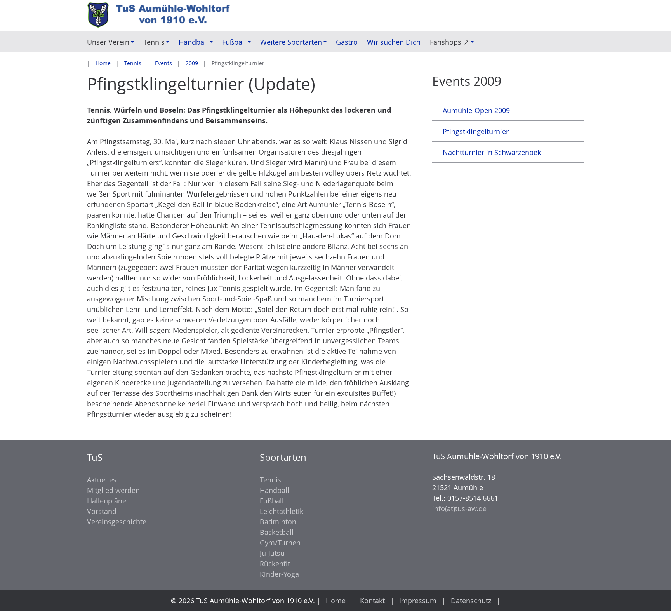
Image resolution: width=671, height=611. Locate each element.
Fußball (272, 500)
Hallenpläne (106, 500)
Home (103, 63)
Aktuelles (101, 479)
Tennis (132, 63)
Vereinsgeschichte (116, 521)
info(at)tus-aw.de (459, 508)
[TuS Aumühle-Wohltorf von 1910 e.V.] (163, 15)
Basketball (277, 532)
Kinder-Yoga (279, 574)
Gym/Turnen (280, 542)
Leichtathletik (281, 511)
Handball (274, 490)
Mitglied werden (113, 490)
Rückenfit (275, 563)
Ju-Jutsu (272, 553)
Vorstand (101, 511)
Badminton (278, 521)
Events (163, 63)
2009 (192, 63)
